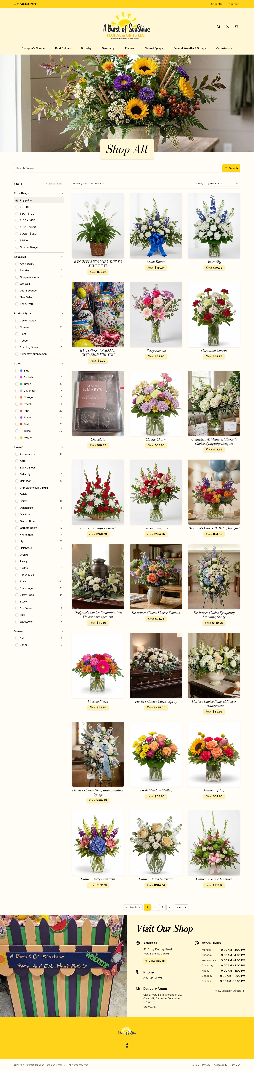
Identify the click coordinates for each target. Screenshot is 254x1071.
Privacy (206, 1065)
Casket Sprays (154, 48)
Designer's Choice (33, 48)
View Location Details (228, 990)
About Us (217, 4)
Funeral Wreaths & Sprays (190, 48)
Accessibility (220, 1065)
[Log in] (227, 26)
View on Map (157, 960)
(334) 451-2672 (27, 4)
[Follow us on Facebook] (127, 1045)
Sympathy (108, 48)
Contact (234, 4)
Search (233, 168)
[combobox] (222, 183)
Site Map (235, 1065)
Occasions (223, 48)
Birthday (86, 48)
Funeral (129, 48)
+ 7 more (148, 1002)
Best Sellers (63, 48)
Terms (195, 1065)
